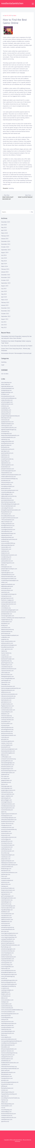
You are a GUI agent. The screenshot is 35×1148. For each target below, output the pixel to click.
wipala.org (4, 651)
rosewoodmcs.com (6, 1004)
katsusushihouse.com (7, 731)
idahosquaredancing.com (7, 545)
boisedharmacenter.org (7, 647)
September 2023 (5, 283)
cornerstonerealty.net (7, 1008)
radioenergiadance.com (7, 465)
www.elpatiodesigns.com (8, 1031)
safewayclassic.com (6, 425)
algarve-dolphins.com (7, 796)
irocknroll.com (5, 541)
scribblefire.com (5, 637)
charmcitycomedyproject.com (9, 749)
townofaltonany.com (7, 810)
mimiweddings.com (6, 1111)
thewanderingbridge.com (7, 763)
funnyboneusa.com (6, 825)
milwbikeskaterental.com (8, 806)
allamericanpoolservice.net (8, 612)
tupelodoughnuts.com (7, 572)
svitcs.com (4, 876)
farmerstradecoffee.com (8, 908)
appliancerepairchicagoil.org (8, 429)
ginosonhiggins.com (6, 800)
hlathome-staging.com (7, 600)
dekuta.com (4, 998)
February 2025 (5, 236)
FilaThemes (17, 1141)
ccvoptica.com (5, 988)
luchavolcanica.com (6, 833)
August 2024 (4, 252)
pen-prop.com (5, 931)
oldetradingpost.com (7, 494)
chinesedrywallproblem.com (8, 819)
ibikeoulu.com (5, 755)
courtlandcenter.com (7, 847)
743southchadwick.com (7, 519)
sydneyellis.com (5, 606)
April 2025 (4, 230)
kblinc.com (4, 565)
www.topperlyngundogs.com (9, 937)
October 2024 (5, 247)
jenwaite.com (5, 1080)
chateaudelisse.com (6, 472)
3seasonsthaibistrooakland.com (10, 635)
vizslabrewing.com (6, 557)
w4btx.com (4, 582)
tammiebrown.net (6, 782)
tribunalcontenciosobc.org (8, 696)
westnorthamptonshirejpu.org (9, 478)
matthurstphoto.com (7, 1058)
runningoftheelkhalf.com (8, 939)
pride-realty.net (5, 1070)
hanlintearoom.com (6, 1076)
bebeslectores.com (6, 498)
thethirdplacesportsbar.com (8, 1023)
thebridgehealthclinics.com (8, 898)
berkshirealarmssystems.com (9, 555)
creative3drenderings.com (8, 906)
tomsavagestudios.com (7, 616)
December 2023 (5, 274)
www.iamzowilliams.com (8, 1011)
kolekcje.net (4, 625)
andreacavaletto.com (7, 643)
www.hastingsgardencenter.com (10, 1013)
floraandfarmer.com (6, 512)
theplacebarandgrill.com (7, 855)
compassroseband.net (7, 880)
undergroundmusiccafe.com (8, 1117)
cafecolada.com (5, 672)
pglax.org (3, 812)
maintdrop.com (5, 455)
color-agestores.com (7, 649)
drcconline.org (5, 853)
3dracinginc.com (5, 684)
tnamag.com (4, 886)
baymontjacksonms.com (7, 808)
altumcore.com (5, 882)
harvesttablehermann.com (8, 506)
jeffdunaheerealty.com (7, 941)
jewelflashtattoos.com (7, 443)
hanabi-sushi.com (5, 994)
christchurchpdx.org (6, 715)
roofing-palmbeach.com (7, 523)
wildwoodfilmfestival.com (8, 476)
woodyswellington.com (7, 1027)
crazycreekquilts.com (7, 712)
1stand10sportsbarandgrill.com (9, 580)
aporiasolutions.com (6, 892)
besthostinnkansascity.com (8, 1113)
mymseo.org (4, 1100)
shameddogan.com (6, 902)
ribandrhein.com (5, 623)
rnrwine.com (4, 1090)
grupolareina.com (6, 488)
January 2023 (4, 305)
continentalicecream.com (8, 710)
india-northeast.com (6, 521)
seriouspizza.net (5, 878)
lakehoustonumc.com (7, 919)
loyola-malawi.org (6, 653)
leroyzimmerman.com (7, 1084)
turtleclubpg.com (6, 839)
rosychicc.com (5, 655)
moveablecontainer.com (7, 486)
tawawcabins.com (6, 547)
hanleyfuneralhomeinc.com (8, 576)
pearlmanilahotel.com (7, 453)
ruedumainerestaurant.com (8, 735)
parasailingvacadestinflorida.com (10, 1068)
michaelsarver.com (6, 596)
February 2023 (5, 302)
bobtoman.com (5, 457)
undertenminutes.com (7, 404)
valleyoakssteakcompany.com (9, 864)
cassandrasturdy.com (7, 666)
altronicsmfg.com (6, 412)
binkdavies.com (5, 714)
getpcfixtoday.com (6, 445)
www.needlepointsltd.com (8, 970)
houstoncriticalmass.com (8, 686)
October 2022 (5, 313)
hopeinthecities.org (6, 661)
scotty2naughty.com (6, 745)
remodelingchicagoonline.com (9, 980)
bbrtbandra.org (5, 447)
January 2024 (4, 272)
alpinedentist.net (5, 463)
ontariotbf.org (5, 431)
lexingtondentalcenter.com (8, 604)
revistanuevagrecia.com (7, 741)
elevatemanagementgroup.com (9, 1082)
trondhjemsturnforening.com (9, 1043)
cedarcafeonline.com (7, 400)
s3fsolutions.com (6, 514)
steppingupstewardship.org (8, 986)
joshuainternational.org (7, 927)
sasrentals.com (5, 592)
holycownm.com (5, 835)
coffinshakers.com (6, 757)
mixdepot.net (5, 1002)
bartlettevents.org (6, 484)
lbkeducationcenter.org (7, 629)
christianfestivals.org (7, 792)
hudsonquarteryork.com (7, 1033)
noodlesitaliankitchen (12, 3)
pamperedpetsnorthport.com (9, 568)
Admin (14, 15)
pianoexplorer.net (6, 1015)
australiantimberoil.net (7, 500)
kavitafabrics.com (6, 831)
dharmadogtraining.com (7, 1104)
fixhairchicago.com (6, 868)
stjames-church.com (6, 743)
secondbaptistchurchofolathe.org (10, 1098)
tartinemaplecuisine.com (8, 772)
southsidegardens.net (7, 1017)
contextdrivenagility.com (8, 753)
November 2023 (5, 277)
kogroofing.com (5, 461)
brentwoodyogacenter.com (8, 982)
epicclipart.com (5, 451)
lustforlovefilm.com (6, 723)
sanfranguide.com (6, 680)
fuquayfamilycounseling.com (9, 1094)
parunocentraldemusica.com (9, 1039)
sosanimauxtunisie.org (7, 459)
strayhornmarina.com (7, 704)
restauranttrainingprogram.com (9, 610)
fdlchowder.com (5, 968)
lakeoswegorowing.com (7, 1092)
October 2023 (5, 280)
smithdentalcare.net (6, 1115)
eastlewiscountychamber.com (9, 694)
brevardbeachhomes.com (8, 516)
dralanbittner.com (6, 559)
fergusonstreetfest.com (7, 1055)
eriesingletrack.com (6, 567)
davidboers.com (5, 911)
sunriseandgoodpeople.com (8, 817)
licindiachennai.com (6, 390)
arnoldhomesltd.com (7, 527)
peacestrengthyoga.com (7, 943)
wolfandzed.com (5, 996)
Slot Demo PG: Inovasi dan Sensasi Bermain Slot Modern (16, 346)
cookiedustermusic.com (7, 827)
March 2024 (4, 266)
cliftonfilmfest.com (6, 531)
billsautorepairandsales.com (9, 1049)
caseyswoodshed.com (7, 866)
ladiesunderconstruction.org (8, 496)
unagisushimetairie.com (7, 441)
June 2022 (4, 324)
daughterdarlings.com (7, 392)
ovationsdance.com (6, 621)
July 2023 (3, 288)
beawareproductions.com (8, 751)
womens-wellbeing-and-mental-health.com (13, 617)
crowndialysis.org (5, 608)
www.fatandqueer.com (7, 953)
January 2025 (4, 238)
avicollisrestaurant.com (7, 851)
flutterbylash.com (6, 1074)
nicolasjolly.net (5, 725)
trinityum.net (4, 1019)
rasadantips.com (5, 408)
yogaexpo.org (5, 639)
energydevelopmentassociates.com (11, 510)
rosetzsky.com (5, 737)
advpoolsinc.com (5, 859)
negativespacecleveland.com (9, 813)
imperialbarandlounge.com (8, 533)
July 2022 (3, 322)
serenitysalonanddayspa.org (8, 398)
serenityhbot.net (5, 925)
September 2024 (5, 249)
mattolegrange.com (6, 788)
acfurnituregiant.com (7, 402)
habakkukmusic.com (6, 921)
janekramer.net (5, 774)
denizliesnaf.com (5, 870)
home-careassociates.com (8, 641)
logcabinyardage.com (7, 910)
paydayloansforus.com (7, 421)
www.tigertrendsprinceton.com (9, 933)
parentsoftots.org (6, 904)
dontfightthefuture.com (7, 525)
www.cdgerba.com (6, 1037)
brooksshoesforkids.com (7, 888)
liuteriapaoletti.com (6, 815)
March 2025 (4, 233)
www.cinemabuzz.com (7, 1000)
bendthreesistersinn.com (7, 821)
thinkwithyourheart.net (7, 537)
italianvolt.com (5, 553)
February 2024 (5, 269)
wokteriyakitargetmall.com (8, 602)
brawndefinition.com (6, 708)
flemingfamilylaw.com (7, 1088)
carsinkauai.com (5, 1064)
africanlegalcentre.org (7, 729)
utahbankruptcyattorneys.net (9, 539)
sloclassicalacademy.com (8, 698)
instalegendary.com (6, 433)
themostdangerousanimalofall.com (11, 688)
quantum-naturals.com (7, 1051)
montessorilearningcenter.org (9, 1053)
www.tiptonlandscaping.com (9, 984)
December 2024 (5, 241)
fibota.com (4, 1035)
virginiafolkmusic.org (6, 619)
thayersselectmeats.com (8, 890)
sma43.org (4, 978)
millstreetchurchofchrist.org (9, 1066)
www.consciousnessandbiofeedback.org (12, 1009)
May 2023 (4, 294)
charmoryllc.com (5, 682)
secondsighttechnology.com (8, 594)
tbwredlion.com (5, 1047)
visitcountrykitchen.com (7, 794)
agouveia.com (5, 1096)
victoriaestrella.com (6, 843)
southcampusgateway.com (8, 470)
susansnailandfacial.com (7, 929)
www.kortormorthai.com (8, 951)
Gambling (11, 188)
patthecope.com (5, 874)
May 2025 (4, 227)
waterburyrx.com (5, 857)
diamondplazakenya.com (8, 1045)
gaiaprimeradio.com (6, 780)
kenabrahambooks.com (7, 717)
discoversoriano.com (6, 674)
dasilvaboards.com (6, 700)
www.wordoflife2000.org (8, 543)
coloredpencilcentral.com (8, 529)
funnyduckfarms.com (7, 1078)
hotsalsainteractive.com (7, 396)
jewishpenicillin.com (6, 614)
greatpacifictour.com (6, 841)
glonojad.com (5, 739)
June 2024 (4, 258)
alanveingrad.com (6, 798)
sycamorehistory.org (6, 1006)
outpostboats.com (6, 657)
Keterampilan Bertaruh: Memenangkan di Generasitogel (16, 353)
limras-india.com (5, 384)
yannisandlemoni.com (7, 561)
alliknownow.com (6, 692)
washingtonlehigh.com (7, 990)
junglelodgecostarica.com (8, 790)
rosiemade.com (5, 570)
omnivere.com (5, 406)
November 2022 (5, 311)
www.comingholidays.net (8, 678)
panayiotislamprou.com (7, 469)
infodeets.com (5, 394)
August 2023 (4, 286)
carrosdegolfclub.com (7, 508)
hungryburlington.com (7, 768)
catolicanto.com (5, 627)
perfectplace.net (5, 633)
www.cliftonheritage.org (8, 976)
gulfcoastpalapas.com (7, 896)
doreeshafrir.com (5, 747)
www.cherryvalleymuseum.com (9, 490)
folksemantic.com (6, 549)
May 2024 (4, 261)
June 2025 (4, 224)
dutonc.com (4, 784)
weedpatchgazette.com (7, 563)
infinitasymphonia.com (7, 727)
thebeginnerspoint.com (7, 676)
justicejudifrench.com (7, 761)
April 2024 (4, 263)
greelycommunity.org (7, 733)
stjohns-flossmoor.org (7, 823)
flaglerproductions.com (7, 706)
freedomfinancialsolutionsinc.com (10, 945)
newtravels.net (5, 420)
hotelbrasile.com (5, 480)
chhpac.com (4, 1102)
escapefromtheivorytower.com (9, 518)
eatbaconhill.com (6, 414)
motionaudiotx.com (6, 1106)
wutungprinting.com (6, 802)
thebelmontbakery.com (7, 423)
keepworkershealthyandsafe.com (10, 435)
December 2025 (5, 222)
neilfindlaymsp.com (6, 849)
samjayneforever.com (7, 1057)
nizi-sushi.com (5, 776)
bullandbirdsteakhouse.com (8, 972)
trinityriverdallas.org (6, 631)
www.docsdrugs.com (6, 964)
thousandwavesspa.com (7, 845)
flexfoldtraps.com (6, 947)
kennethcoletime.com (7, 766)
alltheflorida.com (6, 1060)
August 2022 (4, 319)
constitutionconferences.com (9, 872)
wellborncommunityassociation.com (11, 474)
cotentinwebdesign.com (7, 492)
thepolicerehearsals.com (8, 690)
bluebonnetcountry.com (7, 449)
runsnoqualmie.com (6, 962)
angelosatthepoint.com (7, 861)
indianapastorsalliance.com (8, 862)
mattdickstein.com (6, 915)
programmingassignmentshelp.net (10, 416)
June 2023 (4, 291)
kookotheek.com (5, 467)
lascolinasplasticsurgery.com (9, 974)
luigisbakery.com (5, 992)
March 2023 (4, 299)
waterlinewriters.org (6, 900)
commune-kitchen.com (7, 719)
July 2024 (3, 255)
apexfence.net (5, 1121)
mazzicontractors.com (7, 1021)
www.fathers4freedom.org (8, 935)
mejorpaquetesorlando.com (8, 578)
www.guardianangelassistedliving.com (11, 1041)
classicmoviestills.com (7, 670)
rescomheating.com (6, 1109)
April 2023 (4, 297)
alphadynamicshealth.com (8, 1072)
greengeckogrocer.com (7, 598)
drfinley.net (4, 1086)
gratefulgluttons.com (7, 663)
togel (2, 365)
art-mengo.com (5, 778)
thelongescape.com (6, 786)
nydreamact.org (5, 439)
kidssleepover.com (6, 418)
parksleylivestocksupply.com (9, 645)
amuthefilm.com (5, 721)
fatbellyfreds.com (6, 1029)
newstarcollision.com (7, 590)
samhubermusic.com (6, 1119)
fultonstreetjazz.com (7, 482)
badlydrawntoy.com (6, 917)
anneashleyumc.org (6, 955)
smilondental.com (6, 588)
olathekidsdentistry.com (7, 574)
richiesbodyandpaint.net (7, 388)
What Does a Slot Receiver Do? (7, 197)
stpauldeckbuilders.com (7, 959)
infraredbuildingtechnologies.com (10, 504)
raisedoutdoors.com (6, 535)
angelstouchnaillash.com (8, 584)
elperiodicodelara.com (7, 386)
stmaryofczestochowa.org (8, 759)
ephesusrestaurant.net (7, 1025)
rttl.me (3, 1107)
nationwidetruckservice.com (8, 837)
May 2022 (4, 327)
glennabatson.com (6, 702)
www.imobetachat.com (7, 913)
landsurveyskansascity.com (8, 957)
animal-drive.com (6, 884)
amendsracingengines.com (8, 949)
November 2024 (5, 244)
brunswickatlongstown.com (8, 770)
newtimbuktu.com (6, 410)
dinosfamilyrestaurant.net (8, 502)
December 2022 (5, 308)
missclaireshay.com (6, 382)
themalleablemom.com (7, 764)
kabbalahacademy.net (7, 586)
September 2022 (5, 316)
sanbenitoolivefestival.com (8, 668)
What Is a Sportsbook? (25, 196)
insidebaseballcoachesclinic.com (10, 1062)
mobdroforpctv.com (6, 665)
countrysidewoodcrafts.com (9, 427)
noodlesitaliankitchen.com (8, 437)
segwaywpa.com (5, 894)
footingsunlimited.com (7, 960)
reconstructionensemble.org (9, 829)
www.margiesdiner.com (7, 966)
